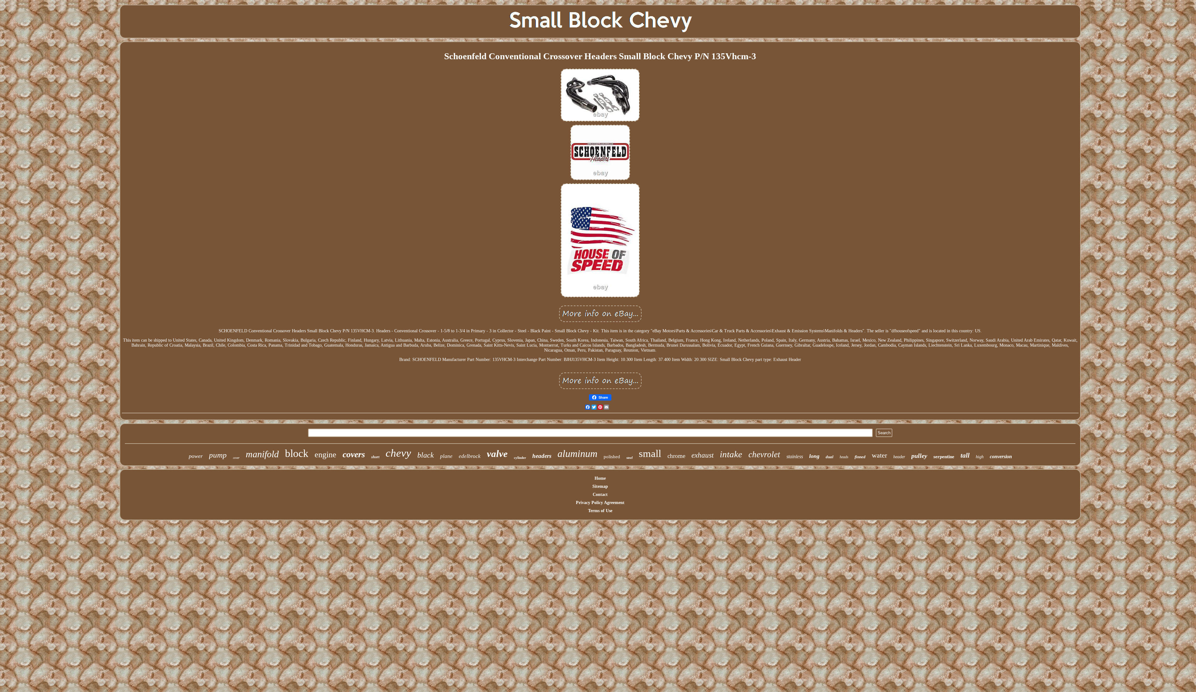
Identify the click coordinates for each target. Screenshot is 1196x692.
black (425, 455)
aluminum (577, 453)
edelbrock (470, 456)
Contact (600, 494)
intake (731, 454)
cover (236, 457)
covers (354, 454)
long (814, 456)
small (650, 453)
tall (965, 455)
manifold (262, 454)
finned (860, 456)
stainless (794, 456)
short (375, 457)
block (296, 453)
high (980, 456)
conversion (1001, 456)
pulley (919, 455)
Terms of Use (600, 510)
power (196, 456)
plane (446, 456)
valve (497, 453)
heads (844, 457)
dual (829, 456)
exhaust (702, 455)
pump (218, 455)
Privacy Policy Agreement (600, 502)
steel (629, 457)
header (899, 456)
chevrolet (764, 454)
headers (541, 456)
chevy (398, 453)
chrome (676, 456)
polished (612, 456)
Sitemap (600, 486)
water (879, 455)
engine (325, 454)
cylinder (520, 457)
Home (600, 478)
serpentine (943, 456)
